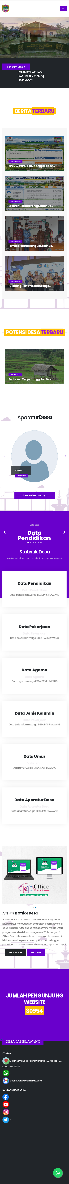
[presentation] (4, 456)
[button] (28, 542)
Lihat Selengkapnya (34, 495)
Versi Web (35, 952)
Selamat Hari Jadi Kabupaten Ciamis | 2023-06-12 (31, 76)
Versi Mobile (15, 952)
